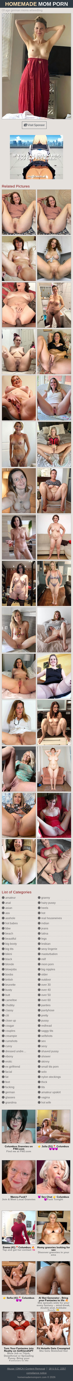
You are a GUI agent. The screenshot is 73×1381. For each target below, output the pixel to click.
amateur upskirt (51, 1092)
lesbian (45, 943)
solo (44, 1071)
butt (7, 994)
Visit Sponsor (36, 125)
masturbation (49, 954)
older (44, 974)
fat (6, 1076)
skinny (45, 1061)
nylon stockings (51, 1076)
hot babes (11, 923)
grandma (10, 1102)
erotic (8, 1061)
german (10, 1092)
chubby (10, 1005)
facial (8, 1071)
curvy (8, 1046)
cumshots (11, 1041)
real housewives (51, 918)
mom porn (47, 964)
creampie (11, 1035)
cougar (9, 1025)
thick (44, 1082)
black (8, 959)
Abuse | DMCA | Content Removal (26, 1368)
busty (8, 989)
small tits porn (50, 1066)
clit (7, 1015)
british (9, 979)
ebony (9, 1056)
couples (10, 1030)
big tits (9, 948)
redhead (46, 1025)
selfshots (46, 1035)
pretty (44, 1015)
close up (10, 1020)
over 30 (46, 984)
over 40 (46, 989)
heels (44, 907)
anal (8, 902)
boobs (9, 974)
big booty (11, 943)
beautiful (10, 938)
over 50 (46, 994)
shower (45, 1056)
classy (9, 1010)
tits (43, 1087)
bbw (8, 928)
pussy (45, 1020)
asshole (10, 918)
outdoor (46, 979)
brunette (10, 984)
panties (45, 1005)
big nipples (48, 969)
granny (45, 897)
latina (44, 933)
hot (43, 913)
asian (8, 907)
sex (43, 1041)
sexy (44, 1046)
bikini (8, 954)
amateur (10, 897)
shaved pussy (50, 1051)
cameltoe (11, 1000)
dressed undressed (17, 1051)
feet (7, 1082)
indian (45, 923)
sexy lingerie (49, 948)
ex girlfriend (12, 1066)
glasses (10, 1097)
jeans (44, 928)
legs (44, 938)
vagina (45, 1097)
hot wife (46, 1102)
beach (9, 933)
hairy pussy (48, 902)
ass (7, 913)
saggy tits (47, 1030)
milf (43, 959)
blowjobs (11, 969)
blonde (9, 964)
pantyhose (47, 1010)
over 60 (46, 1000)
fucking (9, 1087)
